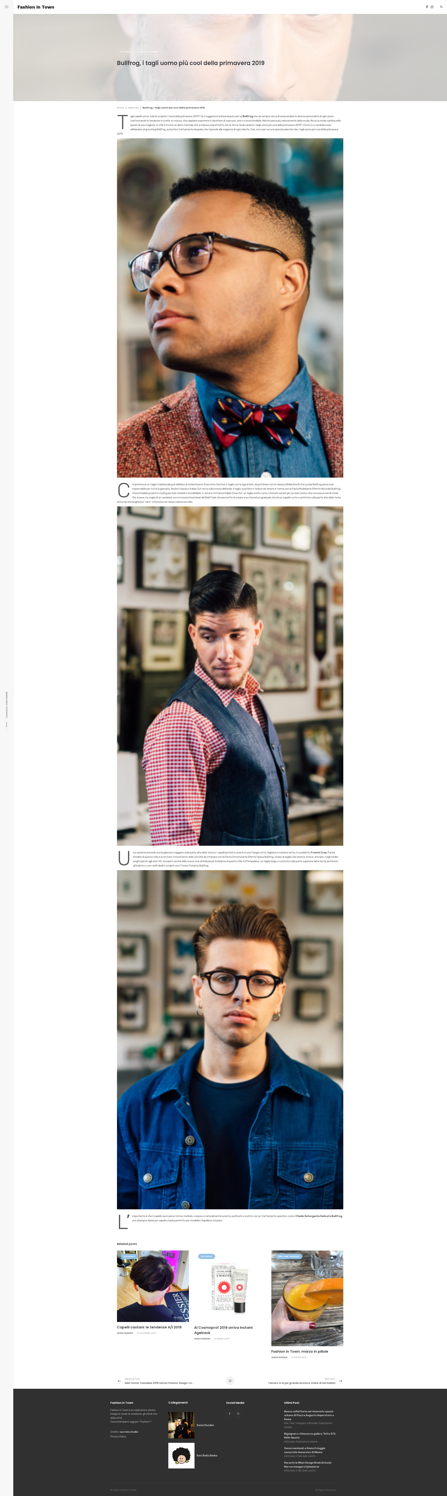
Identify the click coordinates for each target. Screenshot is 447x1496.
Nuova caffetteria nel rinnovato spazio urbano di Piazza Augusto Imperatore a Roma (309, 1415)
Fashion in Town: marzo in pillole (299, 1351)
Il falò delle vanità (148, 52)
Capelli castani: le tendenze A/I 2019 (149, 1327)
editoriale (125, 52)
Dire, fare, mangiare (289, 1256)
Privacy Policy (118, 1436)
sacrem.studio (129, 1431)
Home (120, 107)
